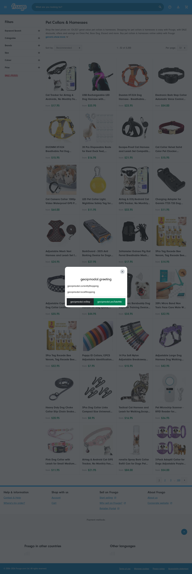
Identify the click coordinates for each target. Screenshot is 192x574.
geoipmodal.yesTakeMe (109, 301)
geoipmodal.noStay (80, 301)
